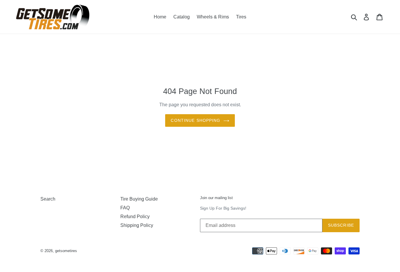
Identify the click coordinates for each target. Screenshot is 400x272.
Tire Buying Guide (139, 198)
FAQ (125, 207)
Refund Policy (135, 216)
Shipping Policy (136, 225)
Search (47, 198)
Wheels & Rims (213, 16)
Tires (241, 16)
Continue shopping (195, 120)
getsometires (66, 251)
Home (160, 16)
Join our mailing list (216, 198)
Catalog (181, 16)
